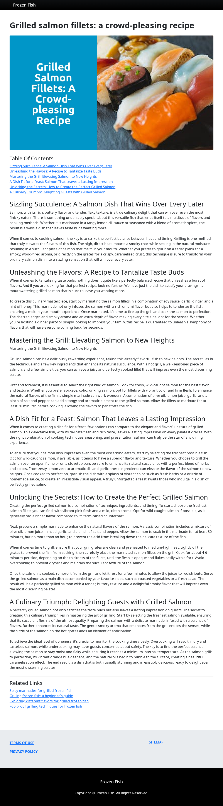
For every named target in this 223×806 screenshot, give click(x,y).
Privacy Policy (24, 751)
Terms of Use (22, 742)
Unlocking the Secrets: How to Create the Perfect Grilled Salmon (62, 186)
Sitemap (156, 742)
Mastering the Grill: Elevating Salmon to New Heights (53, 176)
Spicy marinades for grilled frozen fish (41, 690)
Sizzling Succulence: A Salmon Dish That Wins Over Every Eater (61, 166)
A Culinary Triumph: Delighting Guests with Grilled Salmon (57, 192)
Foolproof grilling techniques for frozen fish (46, 706)
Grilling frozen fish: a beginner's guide (41, 695)
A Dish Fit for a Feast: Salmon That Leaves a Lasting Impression (61, 181)
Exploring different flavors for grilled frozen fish (49, 701)
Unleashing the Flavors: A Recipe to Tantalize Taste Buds (55, 171)
